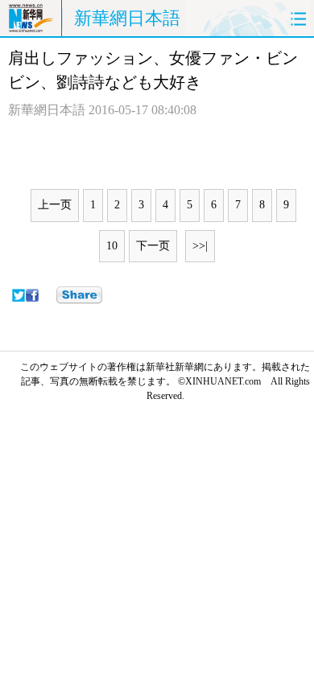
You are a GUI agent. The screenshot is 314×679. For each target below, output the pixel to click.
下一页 (153, 246)
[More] (79, 295)
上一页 (55, 205)
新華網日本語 (127, 18)
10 (112, 246)
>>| (200, 246)
